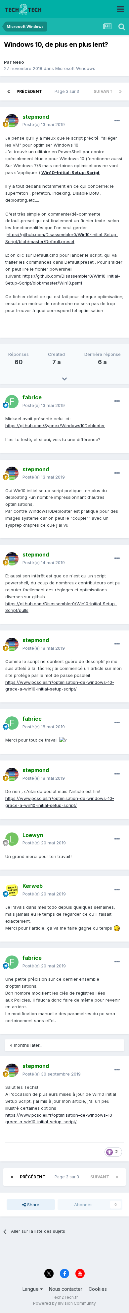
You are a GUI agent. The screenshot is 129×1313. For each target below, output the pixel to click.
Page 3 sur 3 (68, 91)
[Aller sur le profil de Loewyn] (12, 839)
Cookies (98, 1289)
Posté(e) (43, 124)
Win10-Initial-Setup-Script (70, 172)
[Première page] (8, 92)
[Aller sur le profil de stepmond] (12, 120)
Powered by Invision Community (64, 1303)
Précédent (29, 91)
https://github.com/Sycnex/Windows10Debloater (55, 425)
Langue (31, 1289)
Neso (18, 62)
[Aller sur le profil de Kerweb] (12, 890)
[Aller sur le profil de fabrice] (12, 401)
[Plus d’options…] (117, 121)
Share (32, 1204)
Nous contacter (65, 1289)
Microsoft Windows (75, 68)
